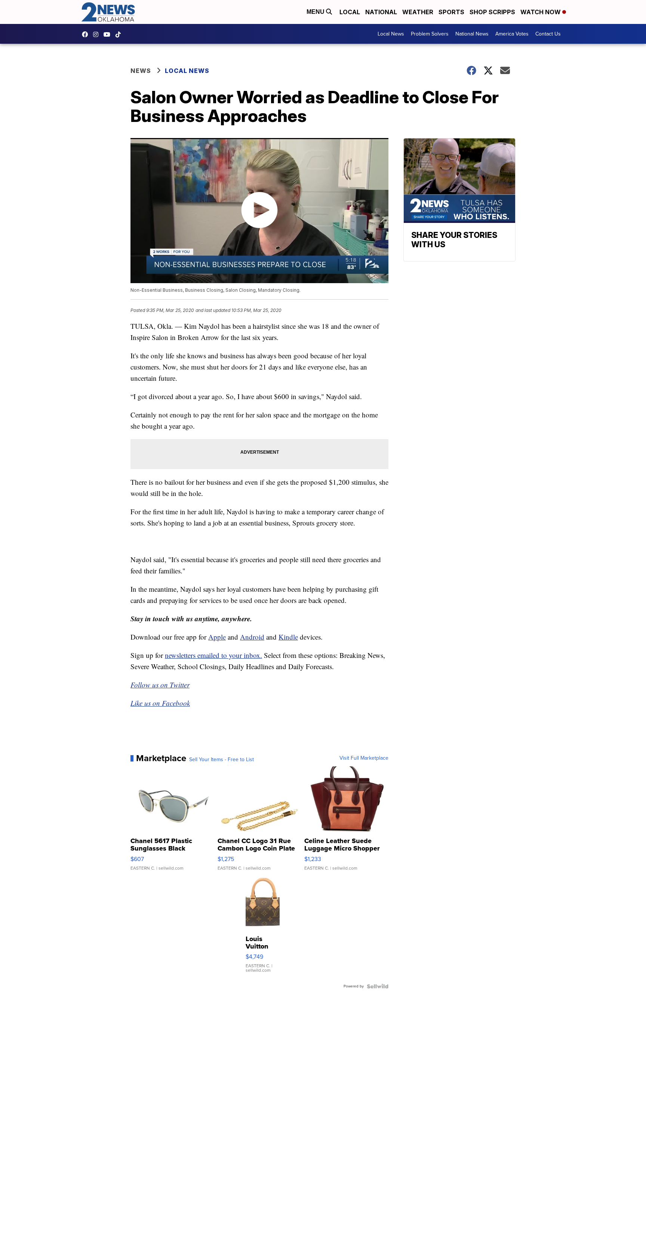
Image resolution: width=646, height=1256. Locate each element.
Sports (451, 12)
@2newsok (120, 34)
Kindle (288, 636)
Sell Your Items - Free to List (221, 759)
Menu (316, 12)
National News (472, 34)
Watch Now (541, 12)
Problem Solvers (430, 34)
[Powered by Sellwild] (377, 986)
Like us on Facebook (160, 703)
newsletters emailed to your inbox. (213, 655)
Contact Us (548, 34)
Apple (217, 636)
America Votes (512, 34)
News (140, 70)
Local (349, 12)
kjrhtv (87, 34)
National (381, 12)
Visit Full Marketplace (363, 758)
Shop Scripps (492, 12)
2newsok (97, 34)
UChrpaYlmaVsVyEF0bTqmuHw (109, 34)
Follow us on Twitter (160, 684)
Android (252, 636)
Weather (417, 12)
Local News (391, 34)
